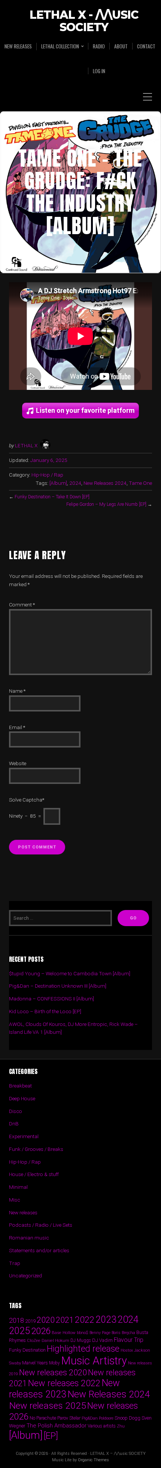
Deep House (22, 1098)
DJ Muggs (80, 1340)
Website (17, 763)
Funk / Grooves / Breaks (36, 1149)
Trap (14, 1263)
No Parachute (43, 1418)
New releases (18, 46)
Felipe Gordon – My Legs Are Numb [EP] (106, 504)
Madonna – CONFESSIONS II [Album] (51, 999)
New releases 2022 (64, 1383)
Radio (99, 46)
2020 (46, 1320)
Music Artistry (94, 1360)
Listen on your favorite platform (85, 410)
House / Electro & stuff (34, 1174)
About (121, 46)
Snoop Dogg (127, 1418)
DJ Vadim (102, 1340)
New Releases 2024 (105, 483)
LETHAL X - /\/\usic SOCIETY (84, 21)
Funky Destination (27, 1350)
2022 (84, 1320)
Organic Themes (93, 1459)
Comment (22, 605)
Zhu (121, 1426)
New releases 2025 (47, 1405)
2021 (65, 1320)
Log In (99, 71)
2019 (30, 1321)
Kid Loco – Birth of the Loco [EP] (45, 1011)
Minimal (18, 1187)
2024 (75, 483)
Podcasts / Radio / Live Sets (40, 1225)
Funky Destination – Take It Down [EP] (52, 496)
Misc (14, 1200)
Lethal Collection (60, 46)
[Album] (58, 483)
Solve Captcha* (26, 800)
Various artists (102, 1426)
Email (17, 727)
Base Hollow (64, 1332)
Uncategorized (25, 1275)
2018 (16, 1320)
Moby (54, 1363)
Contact (146, 46)
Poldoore (106, 1418)
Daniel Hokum (55, 1340)
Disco (15, 1111)
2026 (41, 1331)
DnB (14, 1124)
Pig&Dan (90, 1418)
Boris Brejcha (123, 1332)
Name (17, 691)
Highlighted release (83, 1348)
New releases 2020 (53, 1372)
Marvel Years (35, 1363)
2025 (19, 1330)
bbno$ (82, 1332)
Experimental (24, 1136)
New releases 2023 (64, 1389)
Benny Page (99, 1332)
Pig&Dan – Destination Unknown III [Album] (57, 986)
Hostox (127, 1350)
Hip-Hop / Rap (47, 475)
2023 (105, 1319)
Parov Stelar (68, 1418)
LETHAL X (26, 445)
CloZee (33, 1340)
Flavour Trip (128, 1339)
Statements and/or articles (39, 1250)
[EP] (51, 1435)
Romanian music (29, 1238)
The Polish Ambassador (56, 1425)
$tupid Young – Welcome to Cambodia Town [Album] (69, 973)
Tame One (140, 483)
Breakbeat (20, 1086)
